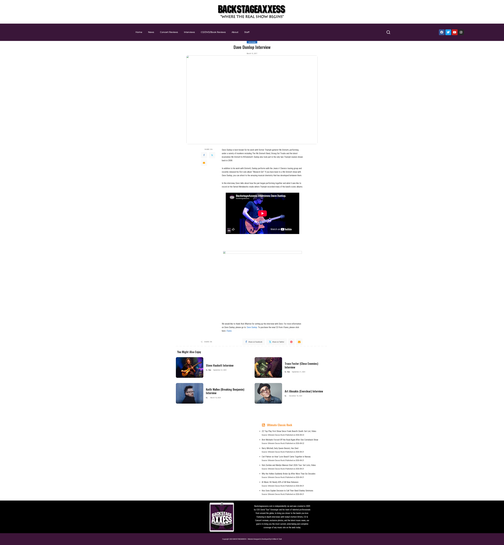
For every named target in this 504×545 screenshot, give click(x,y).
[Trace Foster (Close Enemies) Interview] (268, 367)
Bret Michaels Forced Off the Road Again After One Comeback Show (290, 439)
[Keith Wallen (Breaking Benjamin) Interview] (189, 393)
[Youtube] (455, 32)
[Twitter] (448, 32)
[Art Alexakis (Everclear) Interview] (268, 393)
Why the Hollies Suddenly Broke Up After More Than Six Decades (288, 473)
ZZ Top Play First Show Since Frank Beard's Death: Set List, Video (289, 431)
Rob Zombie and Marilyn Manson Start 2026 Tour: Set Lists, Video (289, 465)
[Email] (204, 163)
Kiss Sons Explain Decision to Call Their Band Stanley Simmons (287, 490)
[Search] (388, 33)
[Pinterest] (291, 342)
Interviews (252, 42)
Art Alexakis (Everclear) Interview (304, 391)
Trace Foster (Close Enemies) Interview (301, 365)
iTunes (229, 331)
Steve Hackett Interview (219, 365)
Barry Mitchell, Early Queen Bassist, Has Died (280, 448)
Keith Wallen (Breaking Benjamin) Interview (225, 391)
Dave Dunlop (252, 327)
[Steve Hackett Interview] (189, 367)
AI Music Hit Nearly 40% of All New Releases (280, 482)
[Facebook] (442, 32)
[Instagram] (461, 32)
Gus (209, 370)
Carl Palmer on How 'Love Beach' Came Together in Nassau (286, 456)
